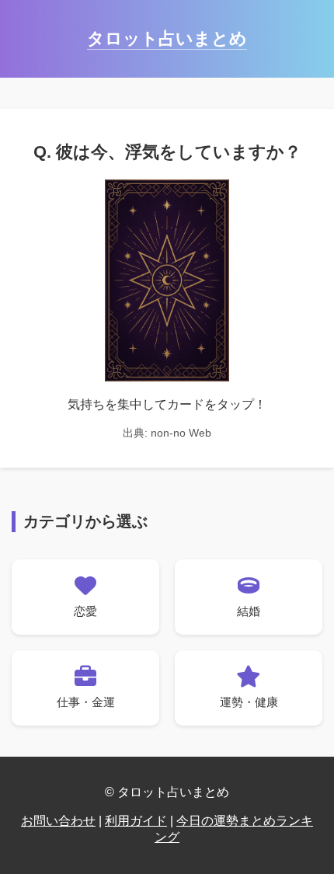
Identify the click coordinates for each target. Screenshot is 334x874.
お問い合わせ (58, 820)
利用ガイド (136, 820)
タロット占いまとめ (167, 38)
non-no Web (181, 433)
